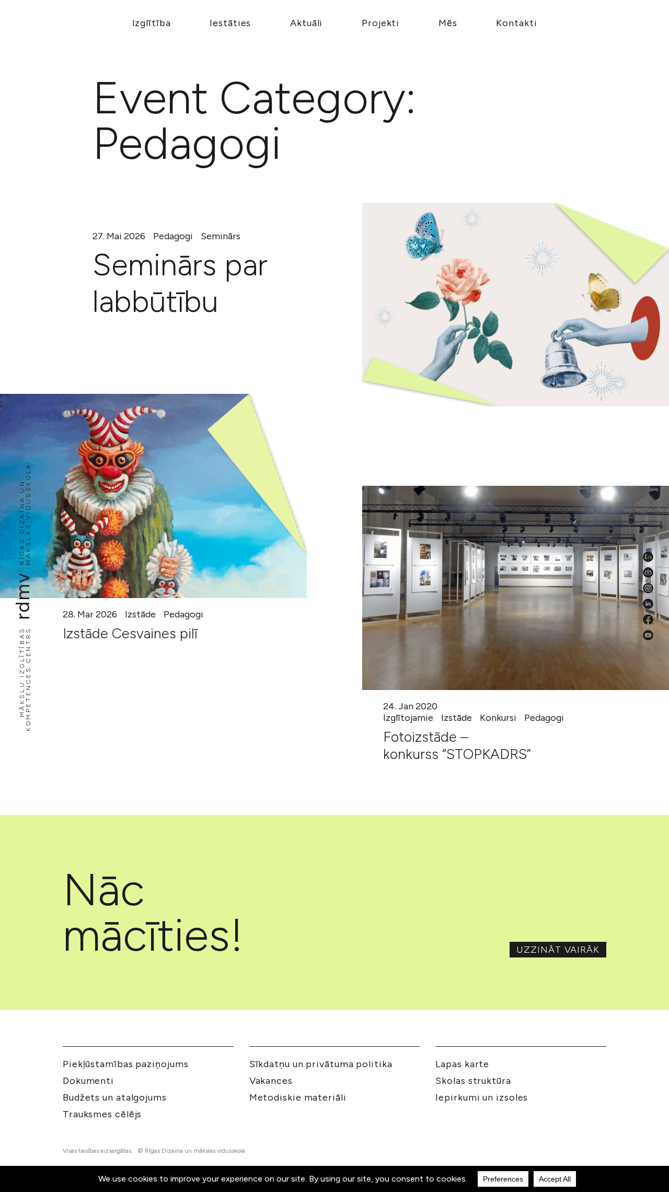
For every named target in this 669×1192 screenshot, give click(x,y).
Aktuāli (306, 23)
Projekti (380, 23)
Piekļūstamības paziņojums (126, 1064)
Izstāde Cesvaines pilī (130, 633)
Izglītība (151, 23)
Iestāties (230, 23)
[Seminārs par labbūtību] (515, 304)
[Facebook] (648, 619)
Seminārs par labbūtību (180, 283)
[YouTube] (648, 635)
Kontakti (516, 23)
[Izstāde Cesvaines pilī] (153, 496)
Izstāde (140, 614)
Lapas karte (462, 1064)
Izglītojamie (408, 717)
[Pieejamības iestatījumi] (648, 572)
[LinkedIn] (648, 604)
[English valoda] (648, 557)
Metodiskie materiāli (298, 1097)
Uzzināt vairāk (557, 949)
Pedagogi (173, 236)
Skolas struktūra (473, 1080)
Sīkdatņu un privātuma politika (321, 1064)
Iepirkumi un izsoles (481, 1097)
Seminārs (220, 236)
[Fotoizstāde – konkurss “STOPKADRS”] (515, 588)
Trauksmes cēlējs (102, 1114)
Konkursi (498, 717)
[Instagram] (648, 588)
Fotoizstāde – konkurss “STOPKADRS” (457, 745)
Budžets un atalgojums (115, 1097)
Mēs (448, 23)
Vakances (271, 1080)
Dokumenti (88, 1080)
